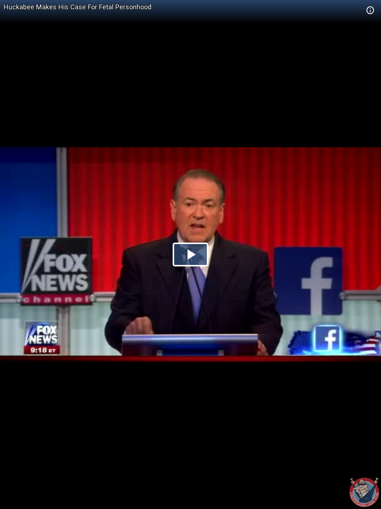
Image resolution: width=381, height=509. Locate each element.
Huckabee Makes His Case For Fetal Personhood (77, 7)
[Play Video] (190, 254)
